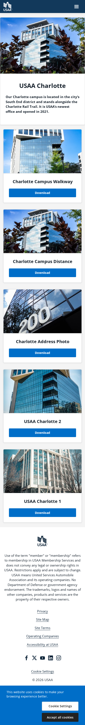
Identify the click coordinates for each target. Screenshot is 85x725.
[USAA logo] (42, 541)
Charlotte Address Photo (42, 341)
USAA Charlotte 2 (42, 421)
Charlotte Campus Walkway (43, 181)
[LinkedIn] (50, 658)
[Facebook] (26, 658)
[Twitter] (34, 658)
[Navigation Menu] (76, 6)
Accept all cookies (60, 717)
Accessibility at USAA (42, 644)
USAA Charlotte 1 (42, 501)
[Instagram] (58, 658)
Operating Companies (42, 636)
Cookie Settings (42, 671)
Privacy (42, 611)
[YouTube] (42, 658)
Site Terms (42, 628)
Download (42, 193)
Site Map (42, 619)
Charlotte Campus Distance (42, 261)
